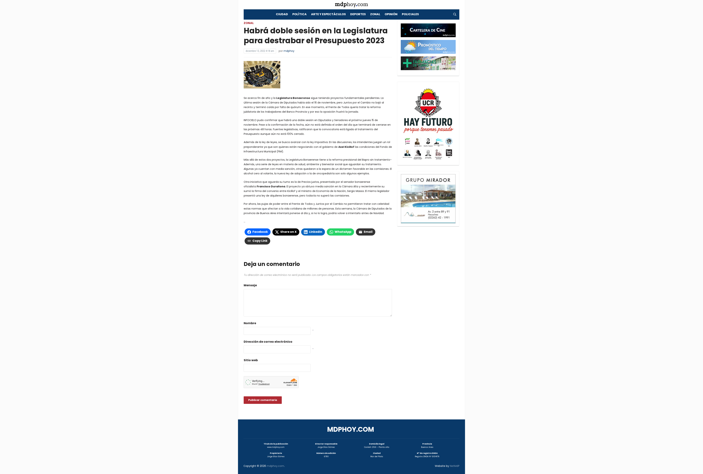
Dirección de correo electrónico (268, 342)
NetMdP (455, 466)
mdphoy (289, 51)
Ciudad (282, 14)
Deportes (358, 14)
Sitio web (251, 360)
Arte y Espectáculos (328, 14)
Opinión (391, 14)
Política (299, 14)
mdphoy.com (350, 429)
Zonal (375, 14)
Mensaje (250, 285)
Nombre (250, 323)
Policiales (410, 14)
